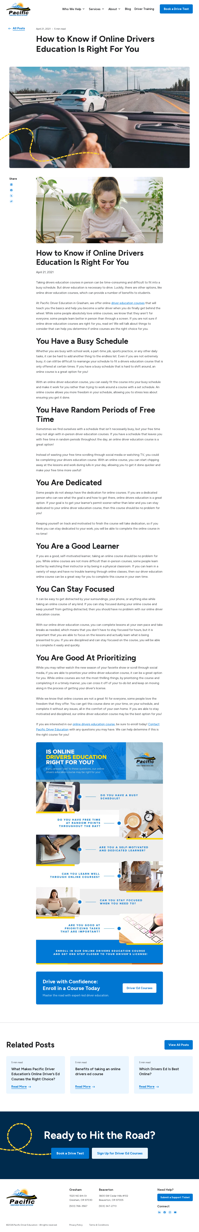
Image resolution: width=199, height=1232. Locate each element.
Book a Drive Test (70, 1153)
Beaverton (106, 1190)
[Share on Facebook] (11, 190)
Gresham (75, 1190)
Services (95, 9)
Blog (128, 9)
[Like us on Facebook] (165, 1212)
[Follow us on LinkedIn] (159, 1212)
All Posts (19, 28)
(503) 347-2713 (107, 1206)
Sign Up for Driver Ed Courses (120, 1153)
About (113, 9)
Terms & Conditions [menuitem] (99, 1225)
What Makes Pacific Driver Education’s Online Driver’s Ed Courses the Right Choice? (35, 1074)
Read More (19, 1086)
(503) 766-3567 (78, 1206)
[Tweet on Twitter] (11, 196)
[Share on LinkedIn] (11, 185)
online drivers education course (94, 724)
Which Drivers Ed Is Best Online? (159, 1071)
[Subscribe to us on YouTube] (175, 1212)
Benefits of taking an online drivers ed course (97, 1071)
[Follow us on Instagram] (170, 1212)
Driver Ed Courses (139, 988)
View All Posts (179, 1045)
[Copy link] (11, 201)
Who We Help (72, 9)
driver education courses (128, 303)
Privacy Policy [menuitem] (76, 1225)
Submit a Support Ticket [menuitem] (175, 1197)
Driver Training (144, 9)
